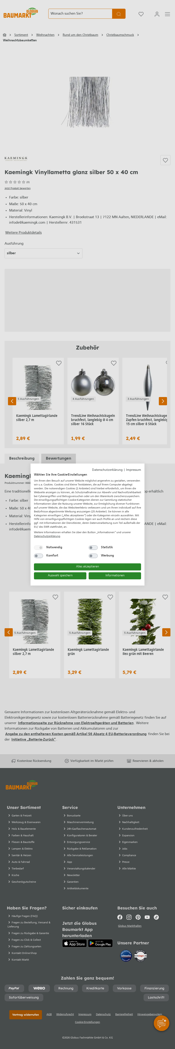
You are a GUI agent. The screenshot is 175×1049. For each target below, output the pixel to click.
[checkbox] (38, 547)
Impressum (133, 470)
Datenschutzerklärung (107, 470)
